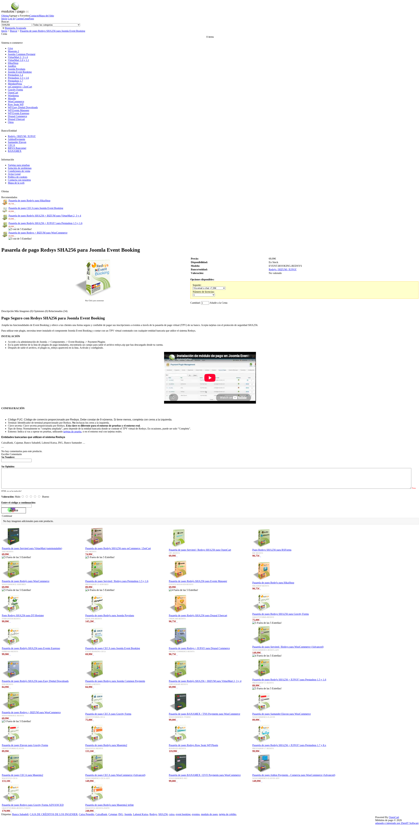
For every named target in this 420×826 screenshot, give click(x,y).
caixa (171, 814)
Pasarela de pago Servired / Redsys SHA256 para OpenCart (200, 549)
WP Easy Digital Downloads (23, 107)
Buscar (13, 31)
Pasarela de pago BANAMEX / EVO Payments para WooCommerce (205, 775)
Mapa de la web (16, 182)
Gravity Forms (15, 89)
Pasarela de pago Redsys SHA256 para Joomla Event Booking (52, 31)
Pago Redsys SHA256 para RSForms (271, 549)
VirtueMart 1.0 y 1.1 (18, 60)
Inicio (4, 18)
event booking (183, 814)
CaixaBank (101, 814)
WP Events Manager (18, 110)
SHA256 (163, 814)
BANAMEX (14, 151)
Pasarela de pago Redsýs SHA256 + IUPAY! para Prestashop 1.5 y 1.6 (45, 223)
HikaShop (13, 63)
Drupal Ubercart (16, 119)
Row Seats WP (16, 104)
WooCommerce (16, 101)
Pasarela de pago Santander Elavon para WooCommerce (281, 713)
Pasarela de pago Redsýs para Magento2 (106, 745)
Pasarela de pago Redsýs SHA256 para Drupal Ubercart (198, 615)
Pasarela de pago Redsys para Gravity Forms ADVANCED (33, 805)
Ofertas (5, 15)
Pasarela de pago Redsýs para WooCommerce (25, 581)
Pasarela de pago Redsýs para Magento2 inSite (109, 805)
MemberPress (15, 83)
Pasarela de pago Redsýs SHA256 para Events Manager (198, 581)
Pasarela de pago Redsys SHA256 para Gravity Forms (280, 614)
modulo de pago (209, 814)
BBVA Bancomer (17, 148)
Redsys (153, 814)
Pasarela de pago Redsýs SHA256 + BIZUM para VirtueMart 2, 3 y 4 (45, 215)
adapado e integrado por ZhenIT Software (397, 823)
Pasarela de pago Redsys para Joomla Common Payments (115, 681)
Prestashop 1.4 (15, 74)
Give (10, 48)
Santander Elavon (17, 142)
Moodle (12, 98)
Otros (11, 122)
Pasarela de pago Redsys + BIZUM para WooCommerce (38, 232)
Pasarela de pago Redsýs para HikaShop (29, 200)
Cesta (26, 18)
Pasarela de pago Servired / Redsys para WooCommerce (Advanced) (288, 646)
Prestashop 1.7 (15, 80)
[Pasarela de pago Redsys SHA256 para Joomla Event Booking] (94, 297)
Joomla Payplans (16, 69)
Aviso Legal (14, 174)
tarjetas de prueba (72, 431)
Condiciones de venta (19, 171)
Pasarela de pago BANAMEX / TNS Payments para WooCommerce (204, 713)
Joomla (128, 814)
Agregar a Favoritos (19, 15)
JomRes (12, 66)
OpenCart (13, 92)
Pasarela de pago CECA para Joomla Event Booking (36, 208)
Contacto (34, 15)
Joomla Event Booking (20, 72)
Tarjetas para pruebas (19, 165)
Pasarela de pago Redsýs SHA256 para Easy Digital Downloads (35, 681)
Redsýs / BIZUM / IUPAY (22, 136)
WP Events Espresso (18, 113)
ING (120, 814)
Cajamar (112, 814)
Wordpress (13, 95)
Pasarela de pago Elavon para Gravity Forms (25, 745)
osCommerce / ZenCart (20, 86)
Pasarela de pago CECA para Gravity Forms (108, 713)
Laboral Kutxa (140, 814)
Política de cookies (17, 177)
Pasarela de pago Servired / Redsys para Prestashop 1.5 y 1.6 (116, 581)
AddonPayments (16, 139)
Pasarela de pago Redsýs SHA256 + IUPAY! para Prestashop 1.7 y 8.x (289, 745)
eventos (196, 814)
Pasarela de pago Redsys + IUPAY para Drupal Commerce (199, 648)
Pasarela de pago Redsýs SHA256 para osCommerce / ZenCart (118, 548)
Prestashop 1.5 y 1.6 (18, 77)
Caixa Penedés (86, 814)
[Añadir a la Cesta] (93, 554)
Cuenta (19, 18)
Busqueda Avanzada (15, 28)
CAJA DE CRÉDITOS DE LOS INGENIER (54, 814)
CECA (11, 145)
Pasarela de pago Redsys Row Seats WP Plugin (193, 745)
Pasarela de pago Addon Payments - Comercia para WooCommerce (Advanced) (293, 775)
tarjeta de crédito (227, 814)
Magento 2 (13, 51)
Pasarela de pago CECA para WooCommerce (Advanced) (115, 775)
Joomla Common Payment (21, 54)
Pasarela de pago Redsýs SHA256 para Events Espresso (31, 648)
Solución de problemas (20, 168)
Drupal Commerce (17, 116)
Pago (31, 18)
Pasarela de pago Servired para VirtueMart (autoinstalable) (32, 548)
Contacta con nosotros (19, 179)
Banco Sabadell (20, 814)
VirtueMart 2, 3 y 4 (18, 57)
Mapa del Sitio (46, 15)
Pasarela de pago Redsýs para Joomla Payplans (109, 615)
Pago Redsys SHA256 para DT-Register (23, 615)
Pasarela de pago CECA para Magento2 (22, 775)
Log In (11, 18)
